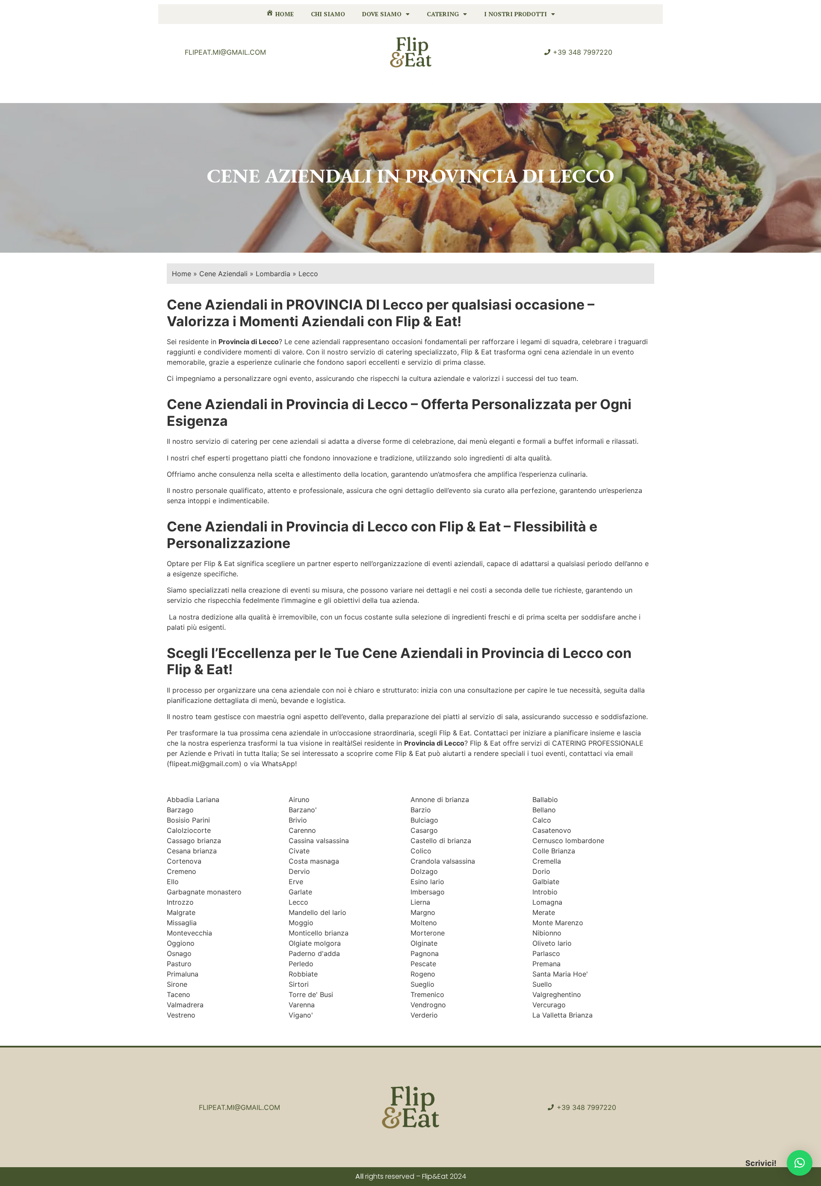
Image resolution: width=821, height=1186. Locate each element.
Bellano (544, 809)
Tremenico (427, 994)
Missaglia (182, 922)
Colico (420, 851)
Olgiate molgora (315, 943)
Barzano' (303, 809)
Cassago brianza (194, 840)
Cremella (546, 861)
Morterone (427, 933)
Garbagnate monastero (204, 892)
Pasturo (179, 963)
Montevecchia (189, 933)
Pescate (423, 963)
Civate (299, 851)
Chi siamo (328, 14)
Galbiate (545, 881)
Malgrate (181, 912)
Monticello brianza (318, 933)
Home (181, 273)
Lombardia (273, 273)
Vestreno (181, 1015)
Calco (541, 820)
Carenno (302, 830)
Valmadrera (185, 1004)
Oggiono (181, 943)
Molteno (423, 922)
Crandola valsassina (442, 861)
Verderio (424, 1015)
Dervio (299, 871)
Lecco (298, 902)
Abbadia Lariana (193, 799)
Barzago (180, 809)
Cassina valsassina (319, 840)
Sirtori (299, 984)
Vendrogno (428, 1004)
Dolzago (424, 871)
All (359, 1176)
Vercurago (549, 1004)
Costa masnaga (314, 861)
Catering (443, 14)
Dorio (541, 871)
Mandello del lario (317, 912)
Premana (546, 963)
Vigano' (301, 1015)
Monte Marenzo (557, 922)
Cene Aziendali (223, 273)
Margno (422, 912)
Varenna (302, 1004)
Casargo (424, 830)
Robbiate (303, 974)
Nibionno (546, 933)
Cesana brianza (192, 851)
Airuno (299, 799)
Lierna (420, 902)
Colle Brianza (553, 851)
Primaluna (182, 974)
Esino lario (427, 881)
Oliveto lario (552, 943)
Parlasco (546, 953)
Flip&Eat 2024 (444, 1176)
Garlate (300, 892)
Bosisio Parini (188, 820)
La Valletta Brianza (562, 1015)
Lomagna (547, 902)
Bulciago (424, 820)
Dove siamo (382, 14)
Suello (542, 984)
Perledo (301, 963)
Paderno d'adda (314, 953)
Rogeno (422, 974)
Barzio (420, 809)
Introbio (545, 892)
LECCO (581, 176)
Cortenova (184, 861)
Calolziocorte (189, 830)
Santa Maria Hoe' (560, 974)
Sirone (177, 984)
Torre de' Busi (311, 994)
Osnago (179, 953)
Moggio (301, 922)
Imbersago (427, 892)
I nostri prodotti (515, 14)
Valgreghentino (556, 994)
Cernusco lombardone (568, 840)
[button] (799, 1163)
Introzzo (180, 902)
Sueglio (422, 984)
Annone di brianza (439, 799)
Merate (543, 912)
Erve (296, 881)
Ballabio (545, 799)
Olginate (423, 943)
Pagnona (424, 953)
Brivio (298, 820)
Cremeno (181, 871)
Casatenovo (551, 830)
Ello (173, 881)
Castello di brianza (440, 840)
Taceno (178, 994)
